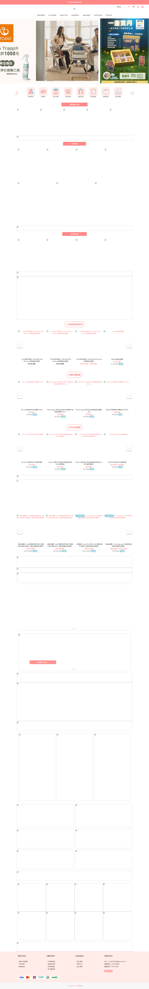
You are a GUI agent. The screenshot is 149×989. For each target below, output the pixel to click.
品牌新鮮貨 (74, 234)
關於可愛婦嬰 (23, 961)
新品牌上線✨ (43, 662)
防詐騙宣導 (51, 969)
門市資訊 (22, 964)
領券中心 (80, 964)
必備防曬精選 (74, 374)
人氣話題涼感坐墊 (74, 324)
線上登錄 (80, 966)
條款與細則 (51, 966)
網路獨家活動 (74, 104)
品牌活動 (74, 143)
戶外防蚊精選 (74, 427)
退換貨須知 (51, 964)
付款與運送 (51, 961)
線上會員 (80, 961)
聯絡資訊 (22, 966)
